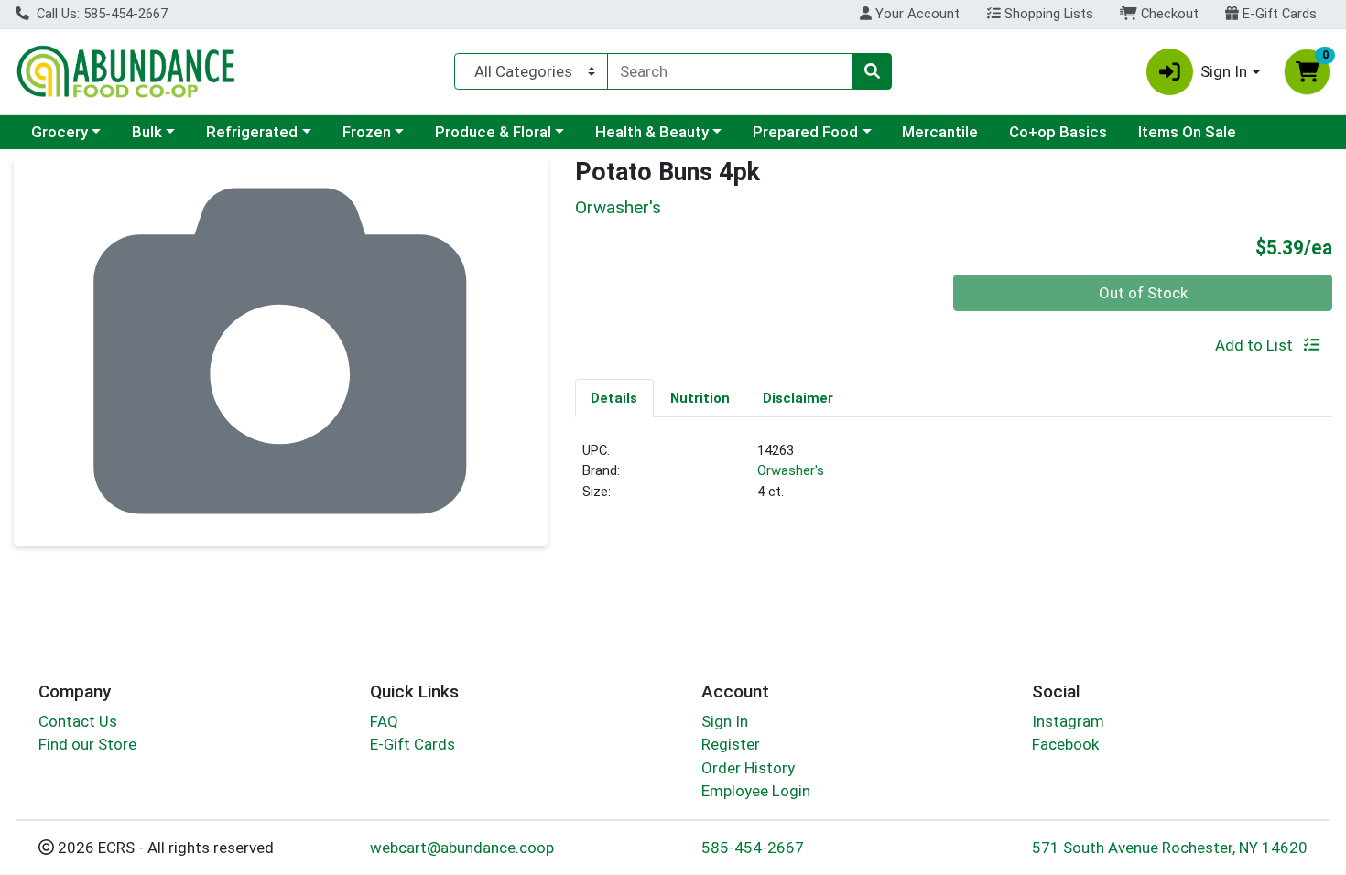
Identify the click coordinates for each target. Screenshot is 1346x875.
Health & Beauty (652, 132)
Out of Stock (1143, 293)
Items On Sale (1187, 132)
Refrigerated (252, 132)
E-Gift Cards (1278, 13)
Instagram (1068, 721)
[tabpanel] (954, 479)
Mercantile (940, 132)
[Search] (872, 71)
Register (730, 744)
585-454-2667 (752, 847)
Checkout (1168, 13)
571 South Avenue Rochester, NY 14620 (1170, 847)
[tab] (615, 397)
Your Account (916, 13)
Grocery (59, 132)
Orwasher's (790, 470)
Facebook (1065, 744)
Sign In (724, 721)
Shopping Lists (1047, 13)
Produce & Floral (493, 132)
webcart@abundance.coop (462, 847)
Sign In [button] (1223, 71)
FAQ (384, 721)
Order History (748, 768)
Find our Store (87, 744)
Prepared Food (805, 132)
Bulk (147, 132)
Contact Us (77, 721)
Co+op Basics (1058, 132)
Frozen (366, 132)
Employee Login (755, 791)
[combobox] (729, 71)
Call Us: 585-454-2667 (100, 13)
